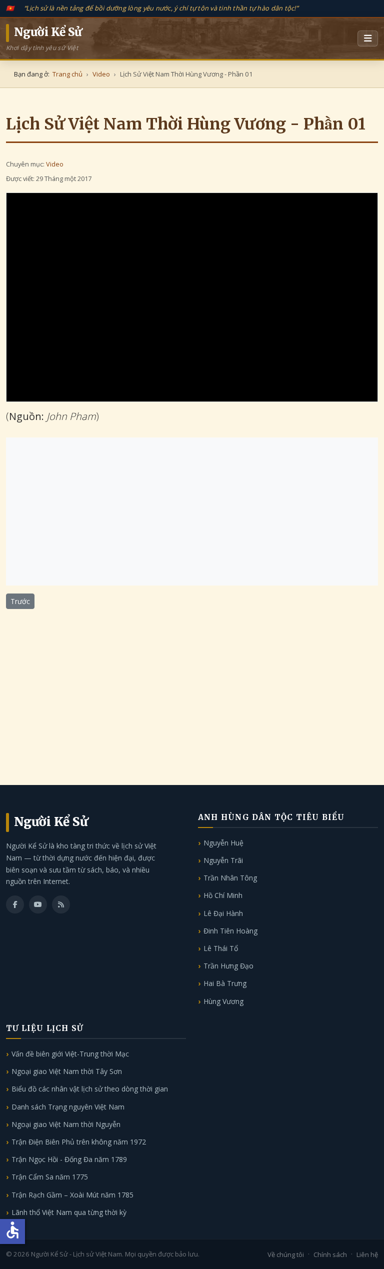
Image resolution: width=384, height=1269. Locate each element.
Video (55, 164)
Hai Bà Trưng (225, 983)
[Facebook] (15, 905)
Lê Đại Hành (223, 913)
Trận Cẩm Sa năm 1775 (50, 1177)
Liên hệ (367, 1254)
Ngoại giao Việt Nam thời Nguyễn (66, 1124)
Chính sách (330, 1254)
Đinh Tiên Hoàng (231, 931)
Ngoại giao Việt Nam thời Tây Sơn (67, 1071)
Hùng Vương (224, 1001)
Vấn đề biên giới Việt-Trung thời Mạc (70, 1053)
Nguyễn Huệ (224, 843)
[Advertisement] (192, 512)
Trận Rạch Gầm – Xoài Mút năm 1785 (73, 1195)
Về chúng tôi (286, 1254)
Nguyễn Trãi (223, 860)
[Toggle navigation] (368, 38)
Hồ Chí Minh (223, 895)
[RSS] (61, 905)
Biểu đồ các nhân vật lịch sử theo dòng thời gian (90, 1089)
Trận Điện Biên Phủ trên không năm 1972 (79, 1141)
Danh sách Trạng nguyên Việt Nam (68, 1107)
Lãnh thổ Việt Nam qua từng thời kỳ (69, 1212)
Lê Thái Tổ (221, 948)
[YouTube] (38, 905)
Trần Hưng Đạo (229, 965)
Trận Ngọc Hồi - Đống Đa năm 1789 (69, 1159)
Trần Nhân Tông (230, 877)
